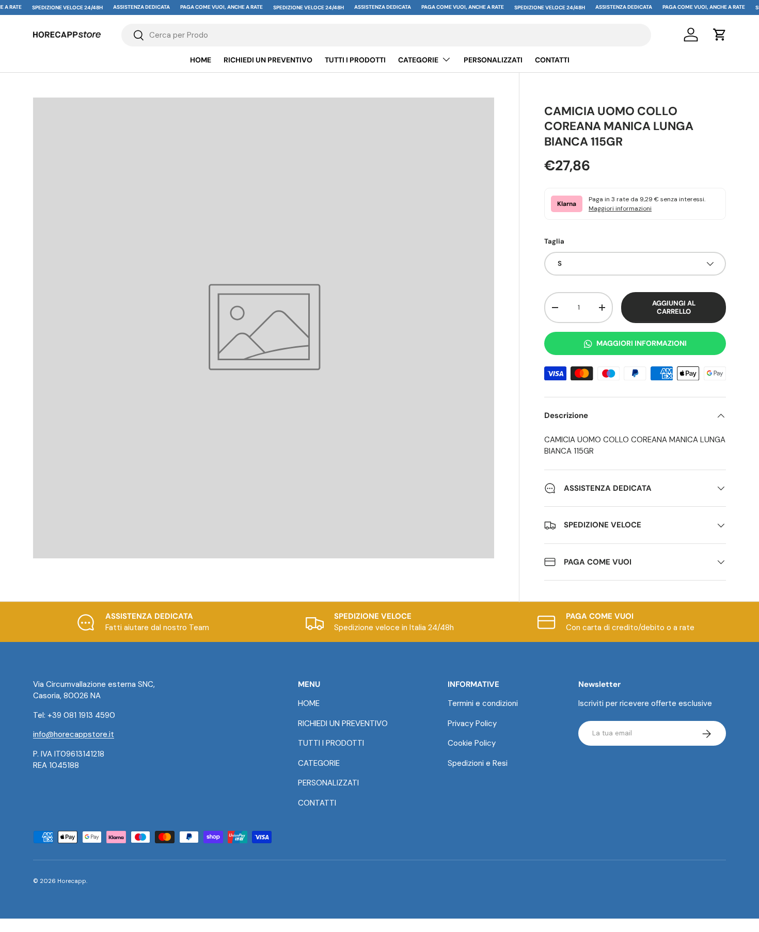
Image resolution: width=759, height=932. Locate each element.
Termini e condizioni (483, 704)
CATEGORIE (418, 60)
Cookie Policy (472, 743)
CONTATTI (552, 60)
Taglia (554, 241)
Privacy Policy (472, 723)
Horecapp (71, 881)
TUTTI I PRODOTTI (355, 60)
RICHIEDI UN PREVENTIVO (268, 60)
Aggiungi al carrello (673, 307)
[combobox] (386, 35)
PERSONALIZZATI (493, 60)
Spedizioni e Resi (478, 763)
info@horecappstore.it (73, 735)
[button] (719, 34)
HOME (200, 60)
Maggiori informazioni (620, 208)
